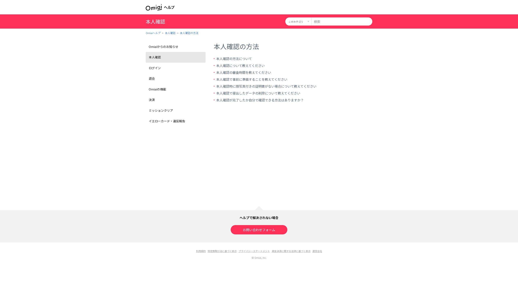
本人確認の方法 (189, 33)
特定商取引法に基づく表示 (222, 251)
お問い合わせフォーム (259, 229)
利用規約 (201, 251)
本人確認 (170, 33)
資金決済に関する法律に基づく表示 (291, 251)
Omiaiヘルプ (153, 33)
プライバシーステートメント (254, 251)
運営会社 (317, 251)
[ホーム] (160, 7)
